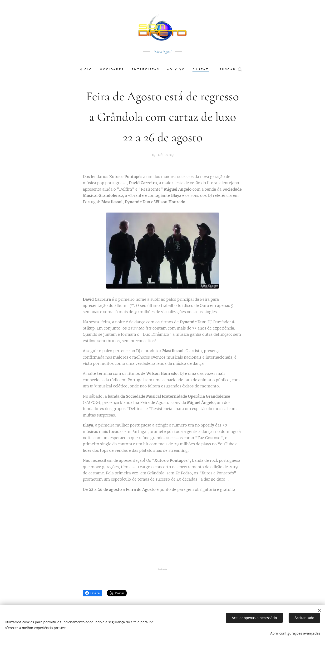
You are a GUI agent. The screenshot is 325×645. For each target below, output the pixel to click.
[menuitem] (87, 70)
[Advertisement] (168, 530)
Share (95, 593)
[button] (231, 70)
